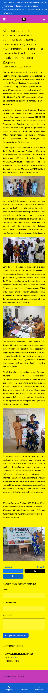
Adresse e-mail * (10, 602)
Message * (7, 615)
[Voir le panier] (44, 19)
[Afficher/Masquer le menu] (4, 19)
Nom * (5, 589)
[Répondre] (15, 657)
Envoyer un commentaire (16, 635)
